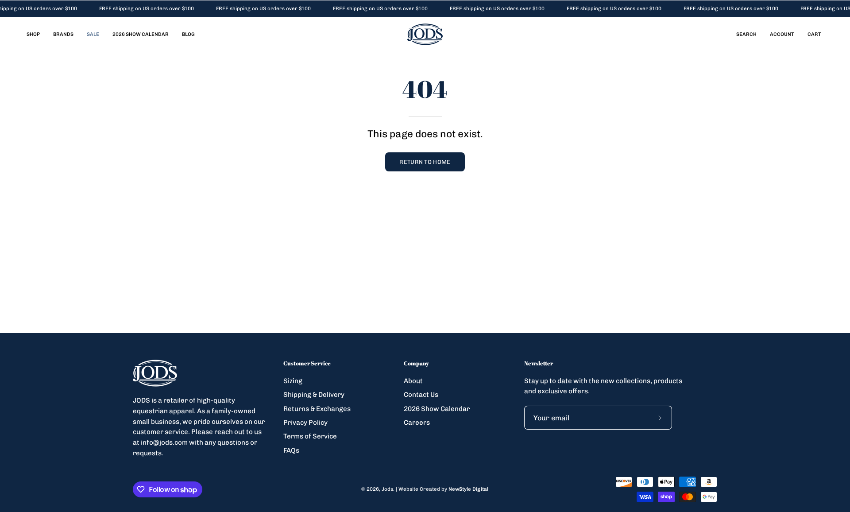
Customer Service (307, 363)
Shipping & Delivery (313, 395)
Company (416, 363)
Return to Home (424, 162)
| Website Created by (442, 489)
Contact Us (421, 395)
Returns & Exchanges (317, 408)
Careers (417, 423)
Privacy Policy (305, 423)
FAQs (291, 450)
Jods (387, 489)
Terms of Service (310, 436)
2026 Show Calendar (437, 408)
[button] (746, 34)
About (413, 381)
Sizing (292, 381)
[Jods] (425, 34)
